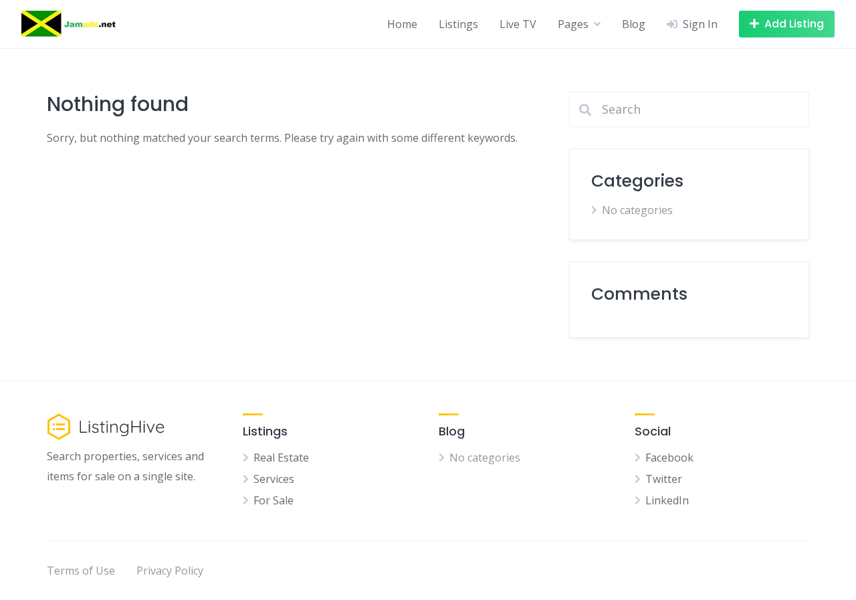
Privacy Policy (169, 570)
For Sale (273, 500)
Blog (633, 24)
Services (273, 479)
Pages (573, 24)
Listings (458, 24)
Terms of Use (81, 570)
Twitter (663, 479)
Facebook (669, 457)
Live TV (518, 24)
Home (402, 24)
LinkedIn (667, 500)
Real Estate (281, 457)
